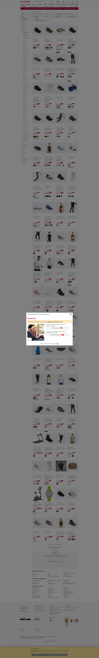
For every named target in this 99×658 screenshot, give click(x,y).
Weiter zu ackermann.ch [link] (56, 334)
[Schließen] (70, 314)
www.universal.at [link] (48, 343)
